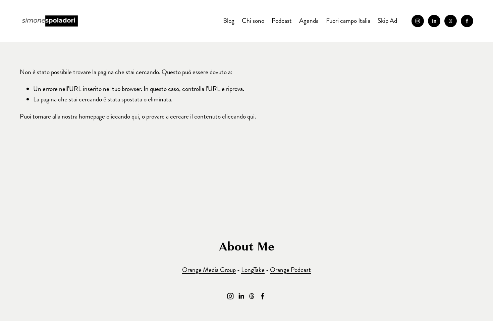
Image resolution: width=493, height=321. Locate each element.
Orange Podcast (290, 269)
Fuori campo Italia (348, 20)
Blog (228, 20)
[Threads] (450, 21)
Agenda (309, 20)
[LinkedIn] (434, 21)
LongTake (253, 269)
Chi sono (253, 20)
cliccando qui (122, 116)
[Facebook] (467, 21)
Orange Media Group (209, 269)
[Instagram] (418, 21)
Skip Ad (387, 20)
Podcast (282, 20)
